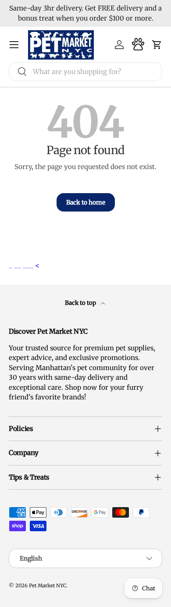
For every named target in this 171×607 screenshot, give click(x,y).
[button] (157, 44)
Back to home (85, 202)
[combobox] (85, 72)
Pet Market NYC (47, 585)
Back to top (81, 303)
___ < (31, 265)
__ (18, 265)
